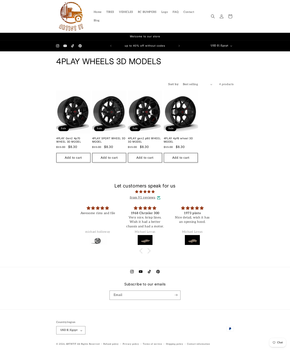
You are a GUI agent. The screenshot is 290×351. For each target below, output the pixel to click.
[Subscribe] (176, 295)
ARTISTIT (71, 344)
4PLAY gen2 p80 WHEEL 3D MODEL (144, 140)
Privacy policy (131, 344)
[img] (145, 192)
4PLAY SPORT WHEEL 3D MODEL (108, 140)
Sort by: (173, 84)
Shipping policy (174, 344)
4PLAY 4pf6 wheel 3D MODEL (178, 140)
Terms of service (152, 344)
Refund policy (111, 344)
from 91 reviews (142, 197)
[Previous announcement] (111, 46)
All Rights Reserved (88, 344)
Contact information (198, 344)
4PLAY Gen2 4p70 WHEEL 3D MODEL (68, 140)
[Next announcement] (179, 46)
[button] (213, 16)
